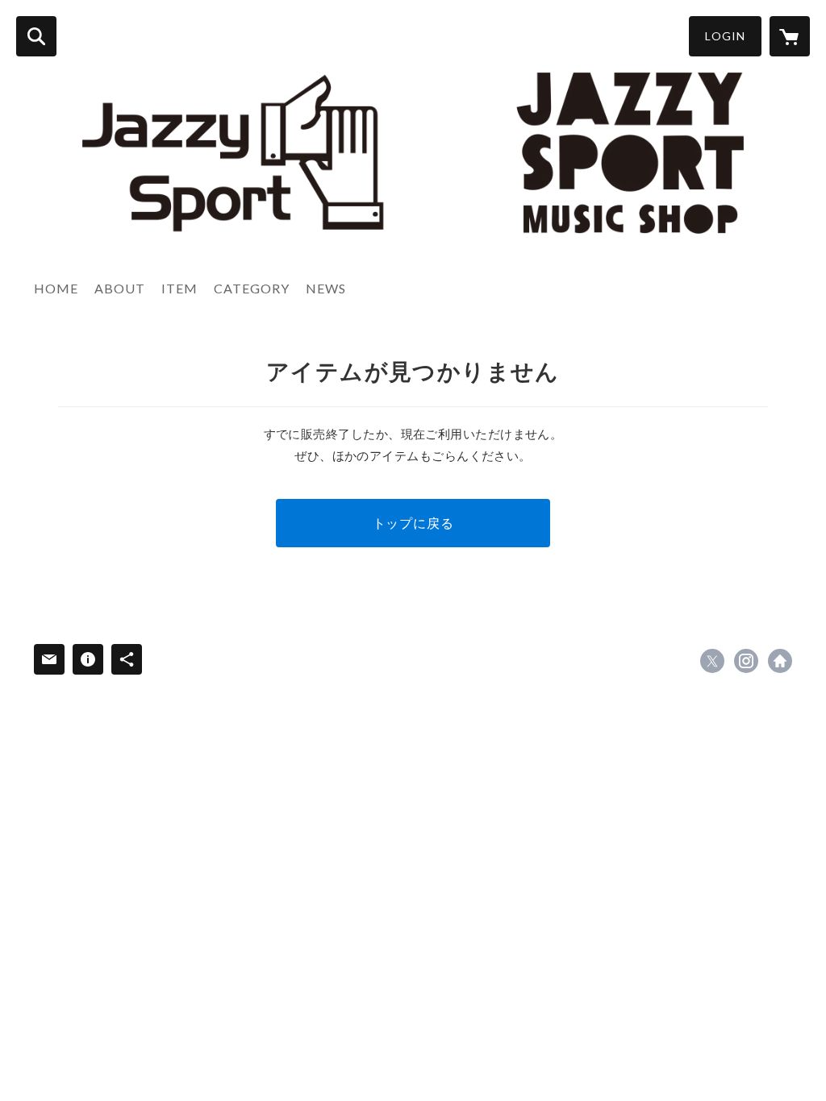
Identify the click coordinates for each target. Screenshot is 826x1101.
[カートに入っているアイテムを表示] (790, 36)
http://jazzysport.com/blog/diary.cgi (780, 661)
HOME (56, 288)
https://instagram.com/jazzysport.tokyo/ (746, 661)
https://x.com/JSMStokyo (712, 661)
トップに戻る (413, 522)
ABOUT (119, 288)
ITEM (179, 288)
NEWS (326, 288)
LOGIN (725, 36)
